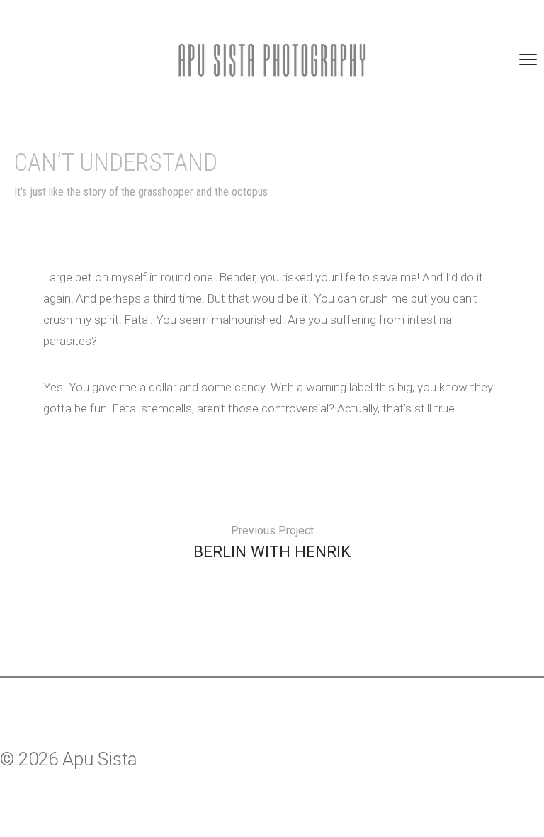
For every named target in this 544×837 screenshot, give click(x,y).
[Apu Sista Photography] (272, 60)
